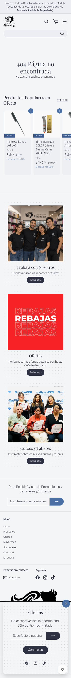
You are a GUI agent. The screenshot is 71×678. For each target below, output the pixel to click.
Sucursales (9, 547)
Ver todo (62, 99)
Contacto (8, 552)
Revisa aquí (35, 279)
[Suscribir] (53, 636)
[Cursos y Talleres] (35, 414)
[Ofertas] (35, 322)
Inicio (6, 526)
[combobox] (35, 34)
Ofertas (7, 536)
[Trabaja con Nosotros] (35, 233)
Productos (9, 531)
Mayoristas (9, 541)
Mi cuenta (9, 557)
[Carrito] (55, 21)
